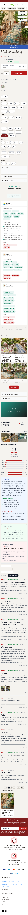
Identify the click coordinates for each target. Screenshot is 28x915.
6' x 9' (16, 103)
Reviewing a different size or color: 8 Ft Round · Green (13, 611)
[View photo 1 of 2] (3, 688)
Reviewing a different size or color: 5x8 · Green (13, 538)
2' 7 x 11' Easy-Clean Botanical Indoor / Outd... (7, 812)
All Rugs (3, 8)
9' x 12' (20, 107)
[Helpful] (24, 782)
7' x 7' (18, 152)
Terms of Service (19, 833)
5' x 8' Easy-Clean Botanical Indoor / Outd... (6, 382)
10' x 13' (12, 111)
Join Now (23, 828)
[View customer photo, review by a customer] (5, 437)
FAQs (3, 901)
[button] (13, 12)
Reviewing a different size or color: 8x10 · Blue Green (13, 704)
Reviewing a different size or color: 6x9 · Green (11, 779)
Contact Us (5, 897)
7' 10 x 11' (13, 107)
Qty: (2, 73)
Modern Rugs (21, 8)
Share (14, 79)
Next (22, 787)
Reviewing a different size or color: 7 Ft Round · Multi (13, 744)
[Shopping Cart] (26, 4)
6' (16, 142)
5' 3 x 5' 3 (11, 152)
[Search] (4, 4)
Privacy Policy (4, 832)
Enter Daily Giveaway (7, 893)
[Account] (22, 4)
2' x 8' (4, 132)
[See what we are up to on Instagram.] (6, 911)
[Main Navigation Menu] (1, 4)
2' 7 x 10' (18, 132)
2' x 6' (10, 128)
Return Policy (5, 903)
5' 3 (3, 163)
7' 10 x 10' (5, 107)
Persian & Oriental (12, 8)
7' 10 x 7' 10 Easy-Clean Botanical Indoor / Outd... (6, 357)
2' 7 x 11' (5, 135)
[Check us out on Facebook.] (3, 911)
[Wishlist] (24, 4)
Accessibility (5, 905)
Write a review (17, 56)
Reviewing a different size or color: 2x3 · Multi (11, 721)
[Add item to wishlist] (12, 339)
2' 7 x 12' (12, 135)
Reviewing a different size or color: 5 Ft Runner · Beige (13, 557)
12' (13, 146)
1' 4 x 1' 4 (5, 96)
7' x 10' (23, 103)
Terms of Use (6, 881)
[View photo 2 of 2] (8, 688)
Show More (14, 387)
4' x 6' (10, 103)
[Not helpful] (26, 593)
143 (18, 787)
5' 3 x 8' (18, 117)
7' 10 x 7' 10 (5, 156)
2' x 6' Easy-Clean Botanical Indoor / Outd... (20, 357)
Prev (6, 787)
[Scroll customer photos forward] (25, 437)
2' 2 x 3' (4, 117)
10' (9, 146)
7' (20, 142)
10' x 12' (4, 111)
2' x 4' (4, 128)
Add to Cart (18, 73)
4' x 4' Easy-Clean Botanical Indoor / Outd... (20, 382)
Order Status (5, 899)
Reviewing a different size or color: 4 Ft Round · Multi (13, 636)
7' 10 (4, 146)
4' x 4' (4, 152)
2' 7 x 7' (11, 132)
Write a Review (13, 575)
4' (7, 142)
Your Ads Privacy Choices (9, 884)
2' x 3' (4, 103)
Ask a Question (6, 79)
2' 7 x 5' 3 (17, 128)
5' (11, 142)
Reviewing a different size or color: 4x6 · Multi (11, 761)
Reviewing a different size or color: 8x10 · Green (12, 685)
